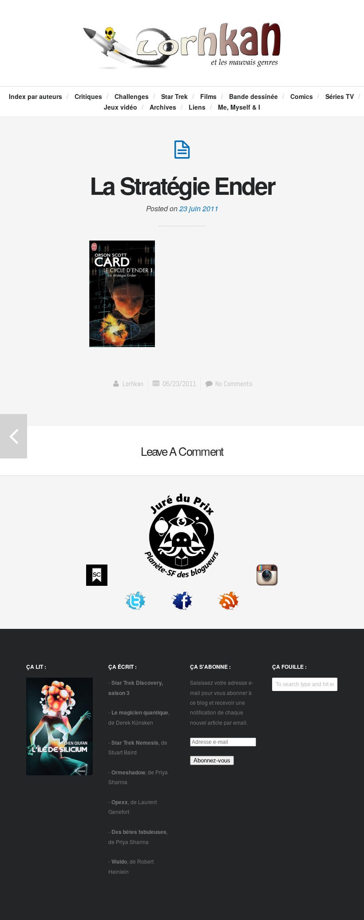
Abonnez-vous (212, 760)
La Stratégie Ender (182, 185)
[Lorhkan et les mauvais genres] (182, 60)
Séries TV (339, 96)
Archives (163, 107)
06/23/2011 (179, 383)
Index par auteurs (35, 96)
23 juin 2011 (198, 208)
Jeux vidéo (120, 107)
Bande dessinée (253, 96)
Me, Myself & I (239, 107)
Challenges (132, 96)
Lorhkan (133, 383)
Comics (301, 96)
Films (208, 96)
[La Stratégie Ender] (182, 154)
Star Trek (174, 96)
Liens (197, 107)
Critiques (88, 96)
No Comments (233, 383)
